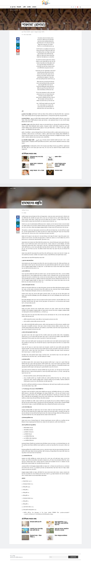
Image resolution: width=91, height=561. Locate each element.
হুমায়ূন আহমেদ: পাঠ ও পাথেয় (37, 170)
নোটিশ (24, 7)
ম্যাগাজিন (29, 7)
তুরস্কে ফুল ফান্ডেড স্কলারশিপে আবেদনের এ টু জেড (62, 529)
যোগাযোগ (34, 7)
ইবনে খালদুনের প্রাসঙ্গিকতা (61, 535)
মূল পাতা (13, 7)
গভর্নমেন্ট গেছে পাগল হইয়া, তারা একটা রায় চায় (36, 529)
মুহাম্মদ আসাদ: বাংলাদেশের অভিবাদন (36, 164)
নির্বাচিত (14, 188)
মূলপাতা (11, 10)
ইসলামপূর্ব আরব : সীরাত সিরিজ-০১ (35, 536)
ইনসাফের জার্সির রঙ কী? (36, 522)
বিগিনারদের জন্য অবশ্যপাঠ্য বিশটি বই (36, 157)
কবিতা (20, 10)
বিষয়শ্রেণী (19, 7)
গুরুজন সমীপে (58, 156)
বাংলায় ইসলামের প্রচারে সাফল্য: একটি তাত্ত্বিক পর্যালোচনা (60, 165)
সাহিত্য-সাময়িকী (15, 10)
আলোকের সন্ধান (58, 170)
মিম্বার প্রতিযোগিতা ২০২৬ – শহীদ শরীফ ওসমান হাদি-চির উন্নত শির (61, 523)
